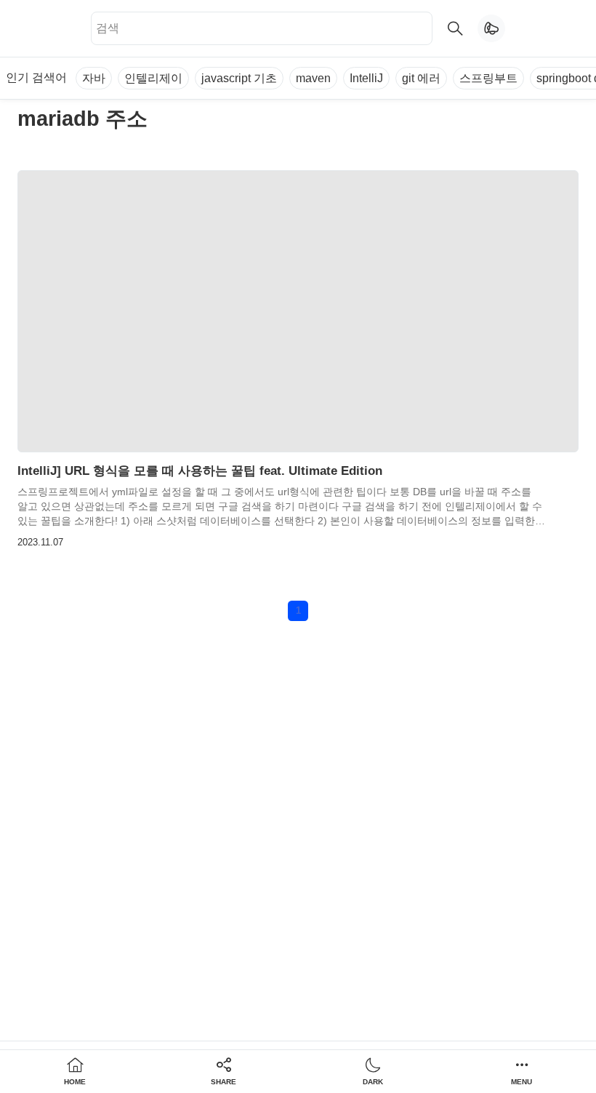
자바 (93, 78)
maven (313, 78)
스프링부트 (488, 78)
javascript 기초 (239, 78)
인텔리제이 (153, 78)
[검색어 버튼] (455, 28)
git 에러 (421, 78)
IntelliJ (366, 78)
